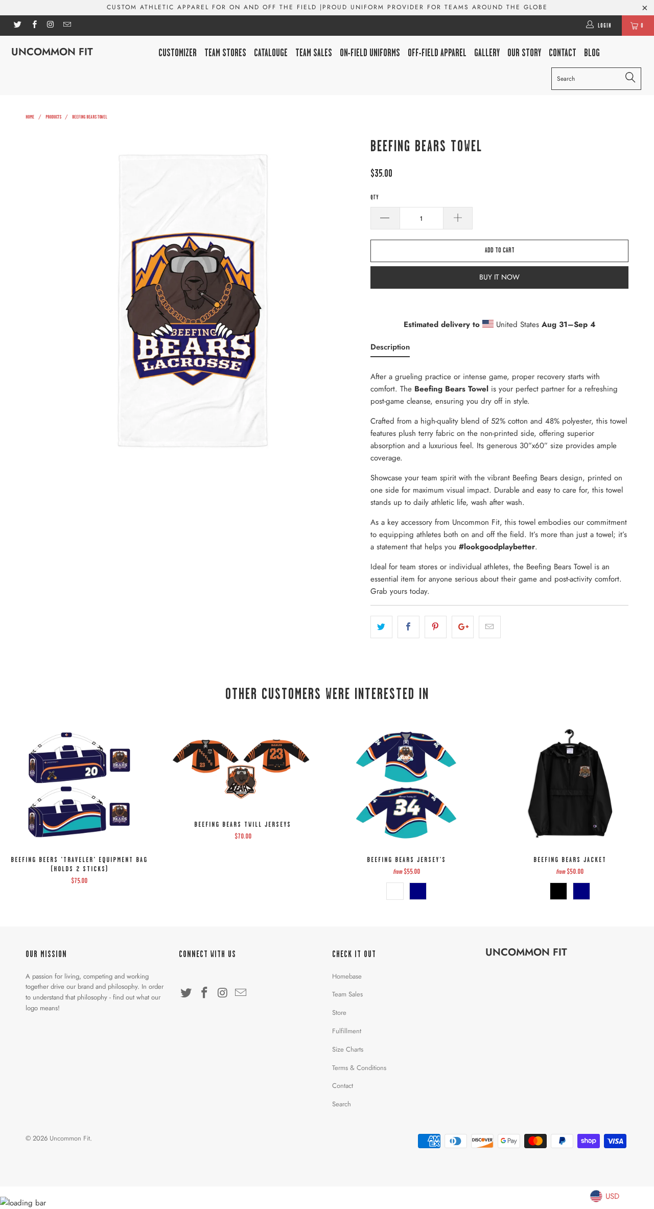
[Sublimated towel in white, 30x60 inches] (193, 300)
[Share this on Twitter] (381, 627)
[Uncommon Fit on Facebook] (33, 25)
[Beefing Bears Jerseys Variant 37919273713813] (395, 891)
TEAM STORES (225, 53)
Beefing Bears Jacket (570, 786)
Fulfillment (346, 1031)
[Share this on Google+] (463, 627)
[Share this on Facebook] (408, 627)
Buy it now (499, 277)
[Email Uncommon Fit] (66, 25)
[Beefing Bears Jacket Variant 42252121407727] (558, 891)
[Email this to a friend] (490, 627)
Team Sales (313, 53)
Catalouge (271, 53)
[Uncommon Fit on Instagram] (50, 25)
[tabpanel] (499, 480)
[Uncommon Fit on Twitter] (17, 25)
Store (339, 1012)
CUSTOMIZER (177, 53)
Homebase (347, 976)
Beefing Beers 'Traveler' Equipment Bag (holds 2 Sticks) (79, 786)
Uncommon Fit (52, 51)
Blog (592, 53)
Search (341, 1104)
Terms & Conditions (359, 1068)
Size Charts (347, 1049)
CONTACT (562, 53)
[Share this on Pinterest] (436, 627)
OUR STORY (524, 53)
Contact (342, 1085)
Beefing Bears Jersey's (406, 786)
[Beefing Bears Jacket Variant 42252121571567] (581, 891)
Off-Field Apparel (437, 53)
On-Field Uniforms (370, 53)
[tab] (390, 349)
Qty (374, 197)
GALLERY (487, 53)
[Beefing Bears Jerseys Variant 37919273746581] (418, 891)
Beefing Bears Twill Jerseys (243, 768)
